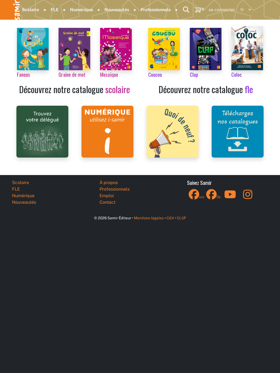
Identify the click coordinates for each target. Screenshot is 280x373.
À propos (109, 182)
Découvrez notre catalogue (74, 89)
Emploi (107, 195)
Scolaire (30, 9)
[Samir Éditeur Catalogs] (238, 131)
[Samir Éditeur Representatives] (42, 131)
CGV (170, 218)
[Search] (186, 9)
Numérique (81, 9)
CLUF (181, 218)
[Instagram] (248, 197)
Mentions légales (149, 218)
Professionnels (156, 9)
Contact (107, 202)
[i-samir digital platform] (107, 131)
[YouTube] (230, 197)
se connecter (222, 9)
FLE (55, 9)
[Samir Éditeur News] (173, 131)
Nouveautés (116, 9)
